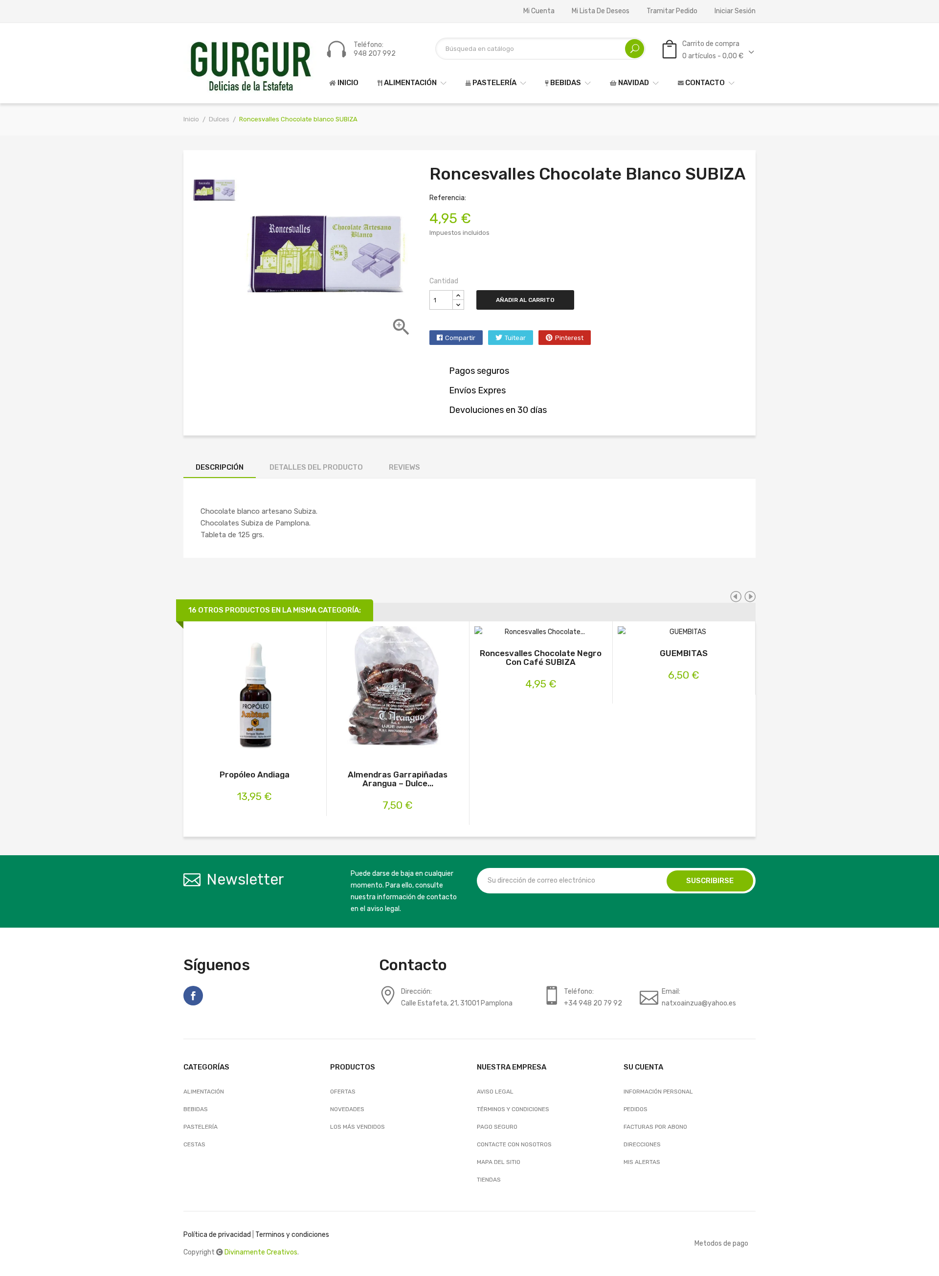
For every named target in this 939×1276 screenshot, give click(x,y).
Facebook (193, 995)
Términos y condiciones (513, 1109)
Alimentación (203, 1091)
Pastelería (200, 1126)
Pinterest (569, 338)
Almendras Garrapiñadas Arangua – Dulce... (397, 779)
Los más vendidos (357, 1126)
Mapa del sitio (498, 1162)
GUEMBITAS (684, 653)
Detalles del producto (316, 467)
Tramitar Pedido (672, 11)
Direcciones (642, 1144)
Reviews (404, 467)
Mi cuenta (539, 11)
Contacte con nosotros (514, 1144)
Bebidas (195, 1109)
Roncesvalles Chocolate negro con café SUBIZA (541, 657)
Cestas (194, 1144)
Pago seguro (497, 1126)
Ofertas (343, 1091)
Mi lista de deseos (600, 11)
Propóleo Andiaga (255, 774)
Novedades (347, 1109)
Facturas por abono (655, 1126)
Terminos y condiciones (292, 1234)
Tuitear (515, 338)
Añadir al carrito (525, 299)
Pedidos (636, 1109)
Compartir (460, 338)
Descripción (220, 467)
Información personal (658, 1091)
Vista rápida (265, 694)
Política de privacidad (217, 1234)
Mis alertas (642, 1162)
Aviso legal (495, 1091)
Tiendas (489, 1179)
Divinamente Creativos (260, 1252)
